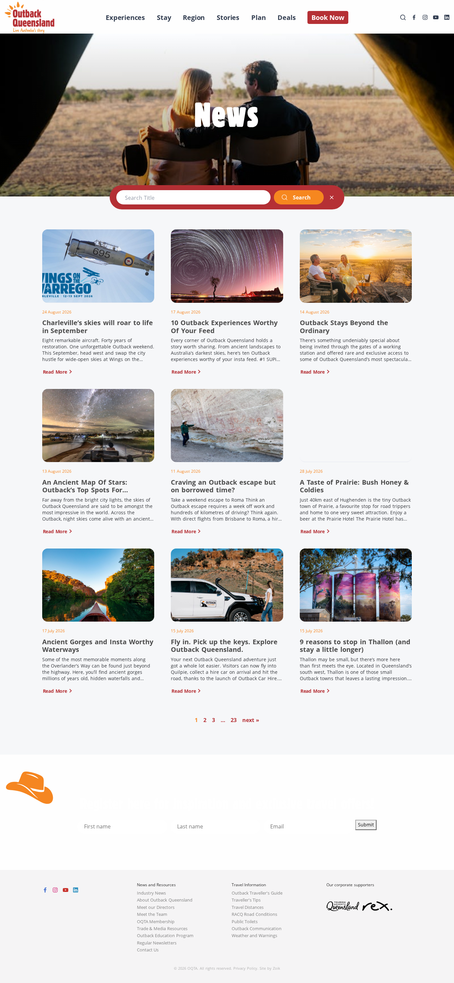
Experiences (125, 17)
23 (234, 720)
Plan (258, 17)
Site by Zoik (270, 968)
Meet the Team (152, 914)
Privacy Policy (245, 968)
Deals (286, 17)
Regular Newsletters (157, 943)
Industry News (151, 893)
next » (250, 720)
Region (194, 17)
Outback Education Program (165, 935)
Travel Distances (248, 907)
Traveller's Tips (246, 900)
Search (301, 197)
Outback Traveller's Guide (257, 893)
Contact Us (148, 950)
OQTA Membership (156, 921)
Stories (228, 17)
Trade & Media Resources (162, 928)
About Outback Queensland (165, 900)
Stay (164, 17)
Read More (55, 372)
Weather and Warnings (255, 935)
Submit (366, 824)
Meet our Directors (156, 907)
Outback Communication (257, 928)
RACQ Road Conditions (255, 914)
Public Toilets (245, 921)
